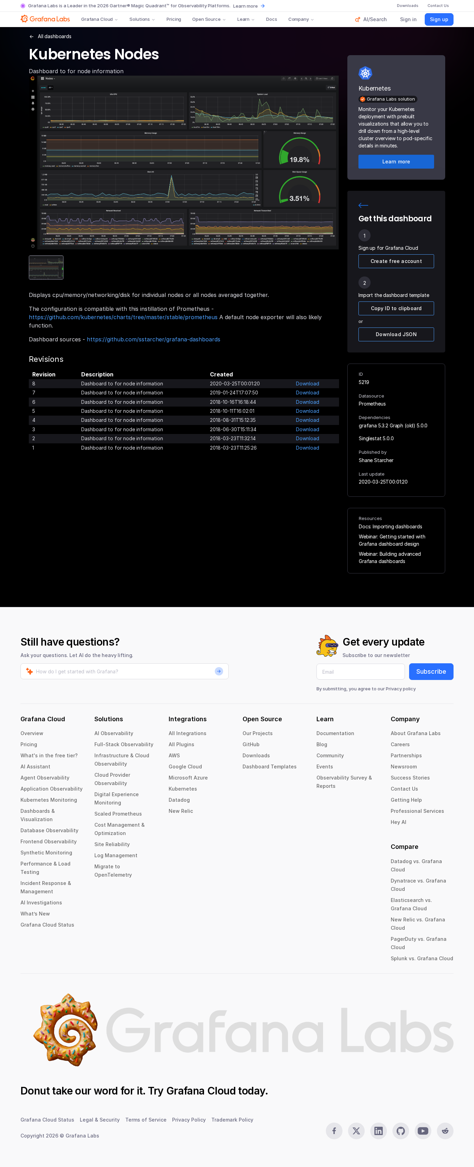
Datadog (179, 800)
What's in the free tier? (49, 755)
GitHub (251, 744)
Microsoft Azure (188, 778)
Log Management (115, 855)
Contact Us (404, 789)
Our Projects (258, 733)
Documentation (335, 733)
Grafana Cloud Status (47, 925)
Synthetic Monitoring (46, 852)
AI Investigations (41, 902)
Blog (321, 744)
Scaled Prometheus (118, 814)
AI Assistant (35, 766)
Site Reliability (112, 844)
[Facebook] (334, 1131)
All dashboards (54, 36)
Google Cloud (185, 766)
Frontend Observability (48, 841)
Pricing (174, 19)
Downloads (256, 755)
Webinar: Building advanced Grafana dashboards (390, 557)
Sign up (439, 19)
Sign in (408, 19)
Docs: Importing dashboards (390, 526)
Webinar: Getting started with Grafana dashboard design (392, 540)
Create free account (396, 261)
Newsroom (404, 766)
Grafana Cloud (97, 19)
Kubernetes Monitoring (48, 800)
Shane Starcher (376, 460)
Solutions (139, 19)
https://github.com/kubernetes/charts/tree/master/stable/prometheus (123, 317)
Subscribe (431, 671)
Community (330, 755)
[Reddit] (445, 1131)
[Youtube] (423, 1131)
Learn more (245, 6)
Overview (31, 733)
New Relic (181, 811)
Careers (400, 744)
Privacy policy (401, 688)
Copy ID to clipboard (396, 308)
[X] (356, 1131)
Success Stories (410, 778)
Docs (271, 19)
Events (324, 766)
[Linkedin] (378, 1131)
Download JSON (396, 334)
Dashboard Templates (270, 766)
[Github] (400, 1131)
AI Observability (113, 733)
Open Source (206, 19)
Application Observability (51, 789)
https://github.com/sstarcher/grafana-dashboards (153, 339)
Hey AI (398, 822)
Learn (243, 19)
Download (307, 383)
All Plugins (181, 744)
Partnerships (406, 755)
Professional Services (417, 811)
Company (298, 19)
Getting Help (406, 800)
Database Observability (49, 830)
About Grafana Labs (416, 733)
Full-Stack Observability (123, 744)
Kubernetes (183, 789)
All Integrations (187, 733)
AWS (174, 755)
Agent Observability (44, 778)
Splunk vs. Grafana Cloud (422, 958)
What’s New (35, 914)
